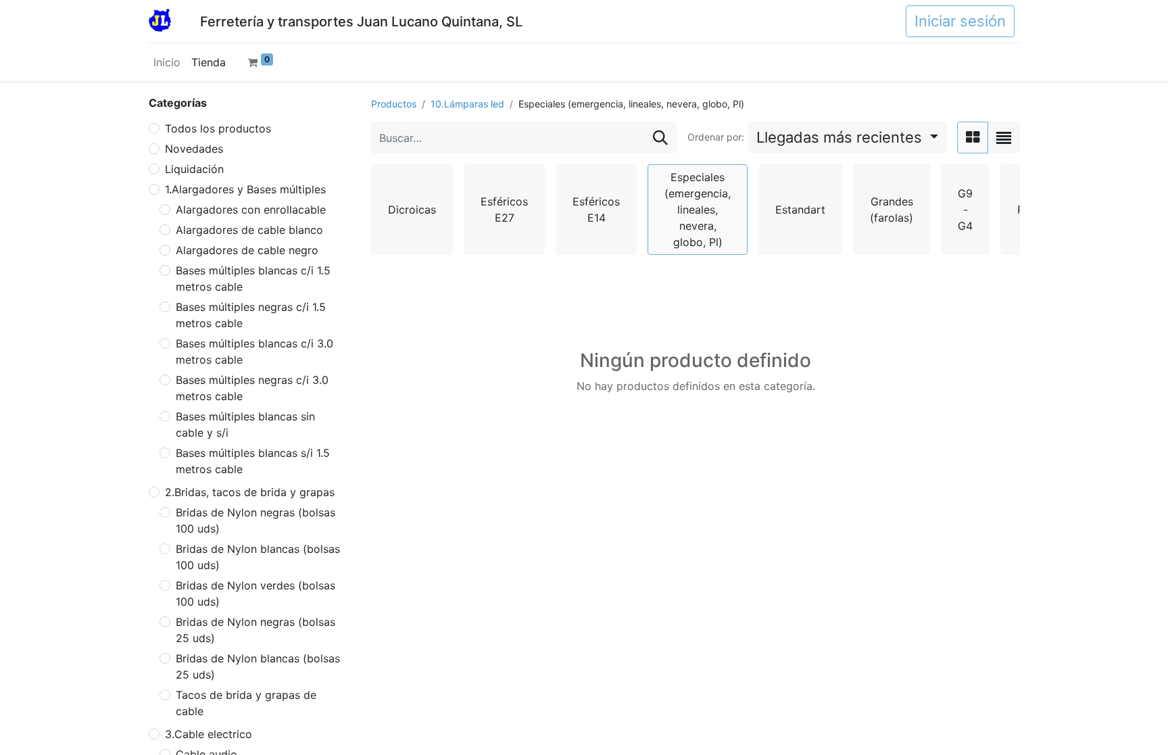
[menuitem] (167, 62)
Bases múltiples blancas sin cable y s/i (245, 424)
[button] (847, 137)
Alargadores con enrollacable (251, 209)
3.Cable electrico (208, 734)
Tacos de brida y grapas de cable (246, 703)
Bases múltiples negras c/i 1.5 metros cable (251, 315)
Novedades (194, 148)
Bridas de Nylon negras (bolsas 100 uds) (255, 520)
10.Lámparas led (467, 103)
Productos (393, 103)
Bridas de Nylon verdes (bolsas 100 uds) (255, 593)
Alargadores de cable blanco (249, 230)
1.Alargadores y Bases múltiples (245, 189)
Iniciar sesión (960, 21)
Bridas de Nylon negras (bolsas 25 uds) (255, 630)
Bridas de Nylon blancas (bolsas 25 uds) (258, 666)
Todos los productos (218, 128)
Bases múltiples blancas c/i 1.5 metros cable (253, 278)
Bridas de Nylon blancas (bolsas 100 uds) (258, 557)
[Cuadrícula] (972, 137)
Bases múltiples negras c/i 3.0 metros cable (252, 388)
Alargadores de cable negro (247, 250)
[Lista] (1004, 137)
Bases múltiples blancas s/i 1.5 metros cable (253, 461)
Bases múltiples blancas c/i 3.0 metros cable (254, 351)
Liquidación (194, 169)
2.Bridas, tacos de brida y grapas (250, 492)
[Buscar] (660, 137)
